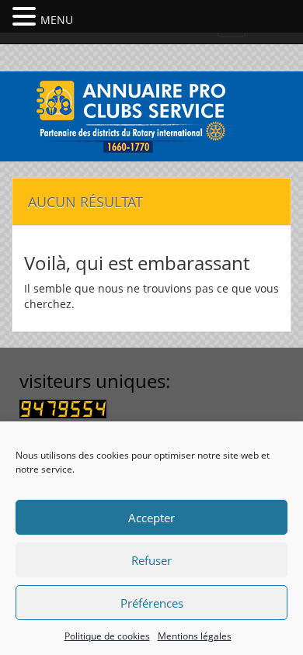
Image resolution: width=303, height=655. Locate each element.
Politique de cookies (107, 636)
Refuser (151, 560)
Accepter (151, 517)
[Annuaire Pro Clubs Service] (151, 114)
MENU (56, 19)
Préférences (151, 603)
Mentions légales (195, 636)
